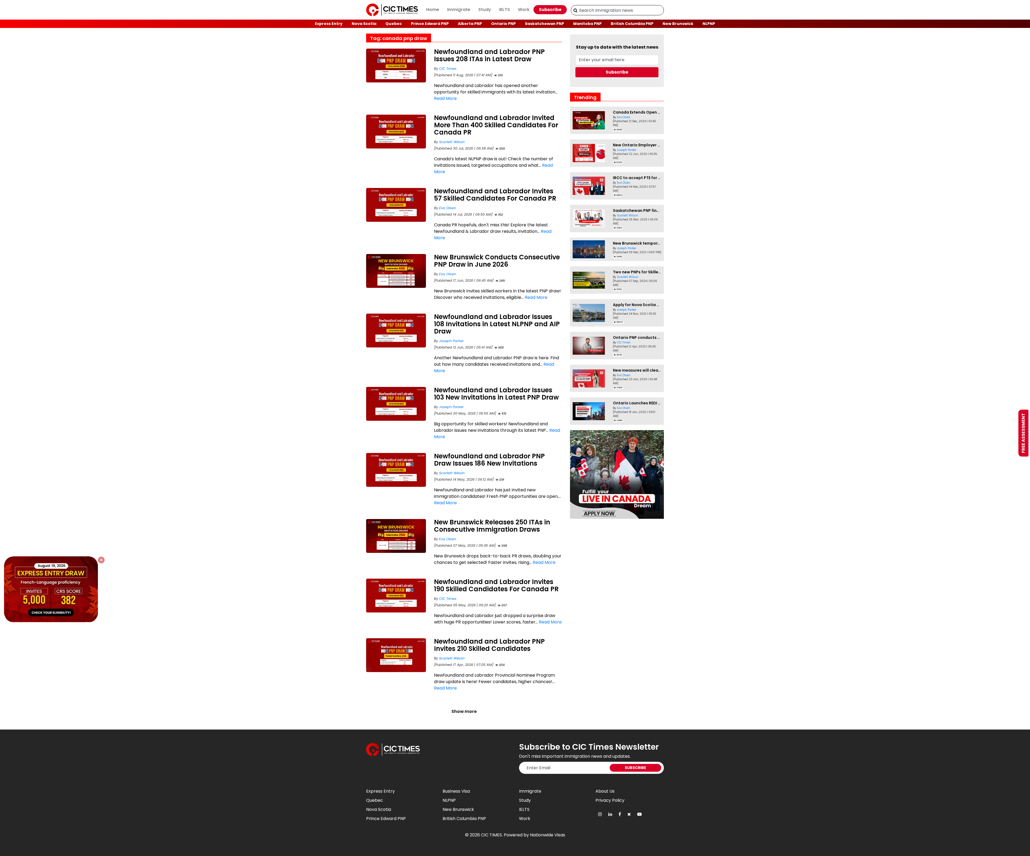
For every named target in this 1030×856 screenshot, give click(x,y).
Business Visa (456, 791)
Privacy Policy (609, 800)
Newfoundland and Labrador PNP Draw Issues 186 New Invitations (489, 460)
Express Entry (329, 23)
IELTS (504, 9)
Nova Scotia (364, 23)
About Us (605, 791)
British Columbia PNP (632, 23)
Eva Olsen (447, 208)
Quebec (393, 23)
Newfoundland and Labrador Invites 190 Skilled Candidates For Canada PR (496, 585)
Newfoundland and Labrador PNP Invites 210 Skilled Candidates (489, 645)
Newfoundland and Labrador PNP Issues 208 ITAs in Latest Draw (489, 55)
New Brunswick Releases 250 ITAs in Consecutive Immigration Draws (492, 526)
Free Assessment (1023, 433)
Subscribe (550, 9)
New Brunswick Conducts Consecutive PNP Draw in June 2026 (497, 261)
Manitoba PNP (587, 23)
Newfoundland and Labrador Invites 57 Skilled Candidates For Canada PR (495, 195)
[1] (575, 10)
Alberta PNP (470, 23)
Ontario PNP (503, 23)
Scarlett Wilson (452, 142)
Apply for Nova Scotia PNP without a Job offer (658, 304)
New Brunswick (678, 23)
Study (484, 9)
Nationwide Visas (547, 835)
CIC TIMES (491, 835)
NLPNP (708, 23)
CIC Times (448, 68)
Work (523, 9)
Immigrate (458, 9)
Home (432, 9)
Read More (445, 98)
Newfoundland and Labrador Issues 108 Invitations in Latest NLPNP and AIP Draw (497, 324)
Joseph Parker (451, 341)
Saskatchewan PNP (544, 23)
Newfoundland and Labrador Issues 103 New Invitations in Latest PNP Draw (496, 394)
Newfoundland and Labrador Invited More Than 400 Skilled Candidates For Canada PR (496, 125)
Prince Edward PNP (430, 23)
